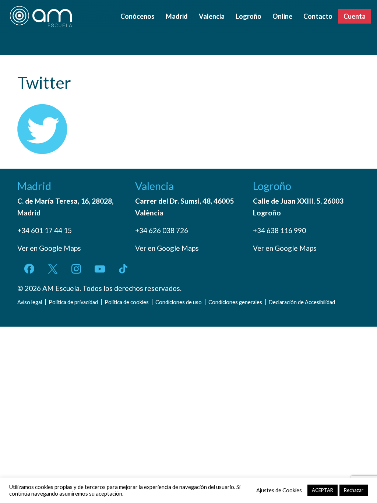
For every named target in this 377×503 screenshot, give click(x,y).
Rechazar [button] (353, 490)
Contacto (317, 16)
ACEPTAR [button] (322, 490)
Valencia (212, 16)
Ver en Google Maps (49, 248)
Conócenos (137, 16)
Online (282, 16)
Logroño (248, 16)
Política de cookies (127, 302)
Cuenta (354, 16)
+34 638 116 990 (279, 230)
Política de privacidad (73, 302)
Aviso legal (29, 302)
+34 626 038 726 (161, 230)
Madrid (177, 16)
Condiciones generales (235, 302)
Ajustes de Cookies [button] (279, 490)
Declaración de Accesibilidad (302, 302)
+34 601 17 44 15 (44, 230)
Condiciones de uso (178, 302)
